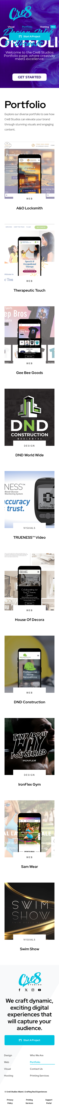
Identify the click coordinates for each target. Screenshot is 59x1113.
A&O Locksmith (29, 208)
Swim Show (29, 949)
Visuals (29, 528)
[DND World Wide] (29, 390)
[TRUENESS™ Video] (29, 473)
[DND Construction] (29, 637)
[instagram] (32, 989)
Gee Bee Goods (29, 372)
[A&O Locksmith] (29, 143)
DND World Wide (29, 455)
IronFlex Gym (29, 784)
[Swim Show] (29, 884)
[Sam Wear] (29, 802)
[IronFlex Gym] (29, 720)
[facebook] (19, 989)
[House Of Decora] (29, 555)
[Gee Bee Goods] (29, 308)
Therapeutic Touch (29, 290)
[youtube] (39, 989)
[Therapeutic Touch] (29, 226)
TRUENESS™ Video (29, 537)
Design (29, 446)
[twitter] (26, 989)
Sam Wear (29, 866)
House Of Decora (29, 619)
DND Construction (29, 702)
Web (29, 199)
